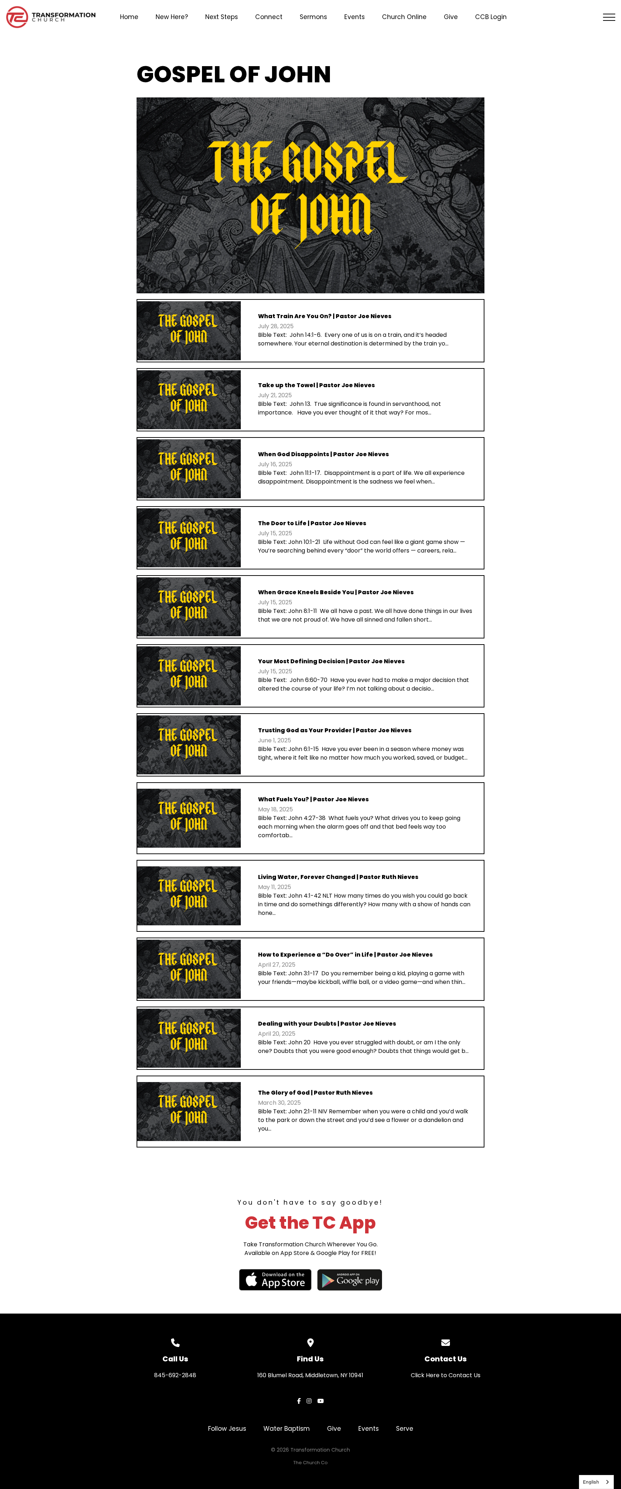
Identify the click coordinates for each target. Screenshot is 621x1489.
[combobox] (596, 1482)
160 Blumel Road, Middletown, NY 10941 (310, 1375)
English (591, 1482)
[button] (609, 17)
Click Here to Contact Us (445, 1375)
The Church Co (310, 1463)
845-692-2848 (175, 1375)
